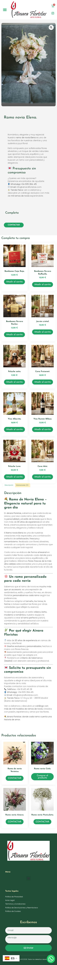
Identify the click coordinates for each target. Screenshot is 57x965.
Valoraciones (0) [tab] (22, 485)
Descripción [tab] (9, 485)
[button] (5, 10)
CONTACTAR (14, 225)
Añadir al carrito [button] (14, 282)
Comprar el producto (42, 776)
